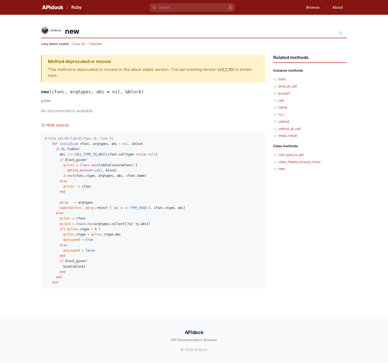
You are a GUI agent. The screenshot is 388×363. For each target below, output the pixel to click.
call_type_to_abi (291, 155)
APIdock (52, 7)
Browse (312, 7)
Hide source (57, 124)
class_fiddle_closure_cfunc (299, 162)
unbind (283, 122)
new (281, 169)
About (337, 7)
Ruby (76, 7)
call (281, 100)
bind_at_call (287, 86)
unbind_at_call (289, 129)
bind (281, 79)
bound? (284, 93)
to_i (281, 114)
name (282, 107)
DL (84, 44)
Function (95, 44)
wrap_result (287, 136)
